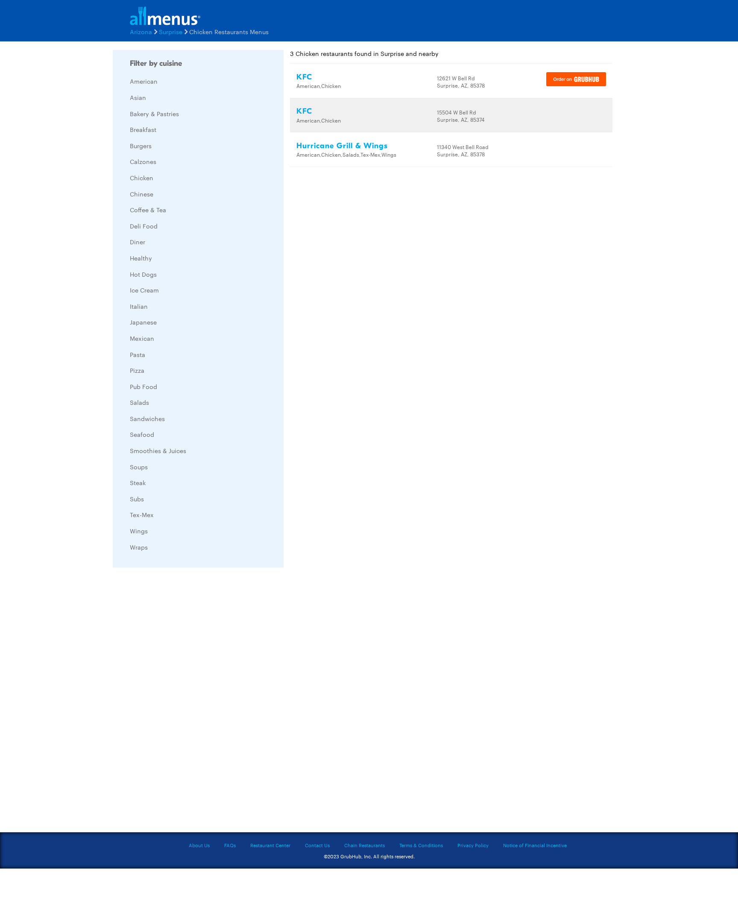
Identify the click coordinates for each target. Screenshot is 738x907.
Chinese (141, 194)
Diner (137, 241)
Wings (139, 531)
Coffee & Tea (148, 209)
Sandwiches (147, 418)
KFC (304, 77)
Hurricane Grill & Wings (342, 145)
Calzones (143, 161)
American (144, 81)
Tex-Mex (142, 514)
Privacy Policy (473, 845)
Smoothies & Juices (158, 450)
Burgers (141, 145)
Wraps (139, 547)
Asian (138, 97)
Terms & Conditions (421, 845)
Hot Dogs (143, 274)
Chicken (141, 177)
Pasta (137, 354)
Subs (137, 498)
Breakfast (143, 129)
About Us (199, 845)
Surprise (170, 31)
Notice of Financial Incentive (535, 845)
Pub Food (143, 386)
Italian (139, 306)
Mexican (142, 338)
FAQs (230, 845)
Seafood (142, 434)
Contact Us (317, 845)
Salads (139, 402)
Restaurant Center (270, 845)
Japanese (143, 322)
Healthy (141, 258)
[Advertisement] (177, 702)
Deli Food (144, 226)
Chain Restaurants (364, 845)
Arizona (141, 31)
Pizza (137, 370)
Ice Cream (144, 290)
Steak (138, 482)
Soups (139, 466)
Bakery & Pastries (154, 113)
